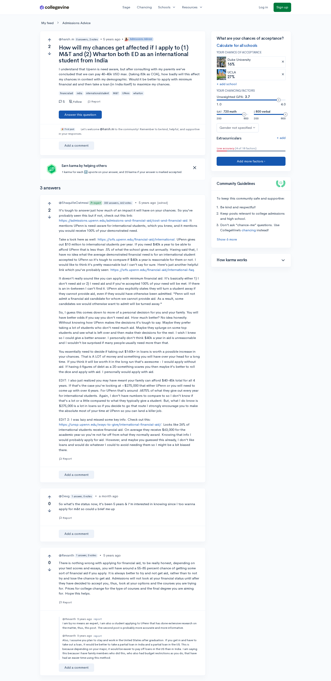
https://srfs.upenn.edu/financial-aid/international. (136, 239)
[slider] (279, 100)
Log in (263, 7)
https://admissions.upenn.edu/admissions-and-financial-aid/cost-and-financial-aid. (123, 220)
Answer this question (80, 114)
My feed (47, 23)
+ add (281, 138)
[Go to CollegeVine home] (54, 7)
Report (95, 101)
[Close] (194, 168)
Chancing (144, 7)
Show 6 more (227, 239)
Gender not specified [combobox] (236, 127)
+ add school (227, 84)
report (98, 619)
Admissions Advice (76, 23)
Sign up (282, 7)
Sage (126, 7)
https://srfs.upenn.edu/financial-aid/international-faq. (152, 270)
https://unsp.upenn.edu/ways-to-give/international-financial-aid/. (110, 424)
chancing (249, 230)
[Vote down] (49, 53)
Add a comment (76, 145)
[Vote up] (49, 39)
